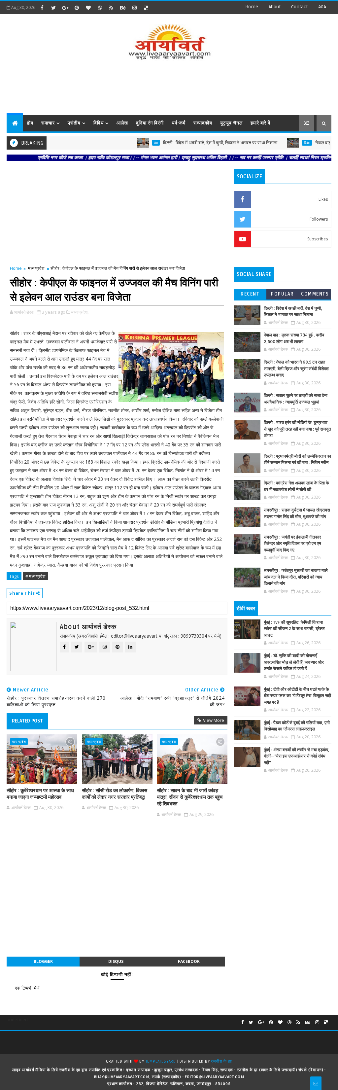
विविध (98, 123)
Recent (250, 294)
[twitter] (53, 8)
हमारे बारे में (260, 123)
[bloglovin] (88, 8)
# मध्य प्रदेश (35, 576)
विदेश (288, 142)
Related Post (27, 721)
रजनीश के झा (221, 1061)
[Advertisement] (169, 88)
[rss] (111, 8)
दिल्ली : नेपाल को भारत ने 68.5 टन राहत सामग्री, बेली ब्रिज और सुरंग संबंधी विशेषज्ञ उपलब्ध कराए (296, 369)
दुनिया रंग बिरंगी (150, 123)
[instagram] (134, 8)
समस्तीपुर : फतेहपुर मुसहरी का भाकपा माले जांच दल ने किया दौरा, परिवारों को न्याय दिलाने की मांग (296, 577)
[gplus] (65, 8)
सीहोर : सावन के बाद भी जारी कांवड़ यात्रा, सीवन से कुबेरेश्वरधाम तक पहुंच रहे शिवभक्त (189, 797)
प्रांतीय (74, 123)
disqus (115, 961)
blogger (43, 961)
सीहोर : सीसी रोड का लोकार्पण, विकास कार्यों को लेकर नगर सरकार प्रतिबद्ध (114, 794)
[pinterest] (77, 8)
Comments (315, 294)
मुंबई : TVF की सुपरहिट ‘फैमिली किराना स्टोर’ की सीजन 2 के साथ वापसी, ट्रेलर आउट (294, 629)
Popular (282, 294)
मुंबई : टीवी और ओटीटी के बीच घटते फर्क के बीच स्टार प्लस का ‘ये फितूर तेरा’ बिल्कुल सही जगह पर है (297, 696)
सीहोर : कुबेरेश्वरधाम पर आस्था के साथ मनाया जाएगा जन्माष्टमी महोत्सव (40, 794)
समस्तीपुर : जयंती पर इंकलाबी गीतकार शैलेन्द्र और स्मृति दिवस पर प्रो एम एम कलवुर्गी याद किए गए (292, 544)
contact (299, 7)
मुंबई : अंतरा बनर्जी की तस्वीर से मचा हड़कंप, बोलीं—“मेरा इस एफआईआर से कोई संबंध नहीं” (296, 756)
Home (251, 7)
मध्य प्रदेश (36, 268)
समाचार (48, 123)
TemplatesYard (161, 1061)
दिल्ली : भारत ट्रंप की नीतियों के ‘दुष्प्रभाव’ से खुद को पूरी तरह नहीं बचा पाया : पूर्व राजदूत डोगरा (297, 429)
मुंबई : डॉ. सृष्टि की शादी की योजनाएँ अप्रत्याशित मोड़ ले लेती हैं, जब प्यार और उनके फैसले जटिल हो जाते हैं (294, 662)
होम (30, 123)
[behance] (123, 8)
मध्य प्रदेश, (79, 312)
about (275, 7)
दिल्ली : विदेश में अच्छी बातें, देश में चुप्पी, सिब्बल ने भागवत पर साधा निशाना (202, 143)
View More (213, 720)
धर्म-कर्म (179, 123)
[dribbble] (100, 8)
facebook (189, 961)
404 (322, 7)
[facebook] (42, 8)
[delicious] (146, 8)
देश (137, 142)
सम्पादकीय (202, 123)
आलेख (122, 123)
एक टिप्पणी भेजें (27, 988)
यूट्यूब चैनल (231, 123)
